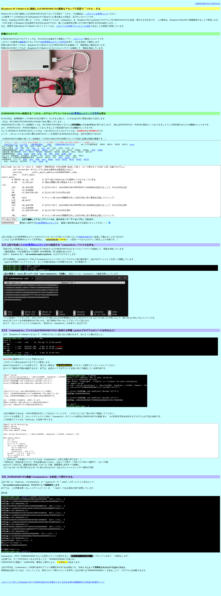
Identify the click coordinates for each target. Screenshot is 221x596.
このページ (78, 39)
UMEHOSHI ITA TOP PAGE (207, 3)
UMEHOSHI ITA (85, 237)
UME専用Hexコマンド (46, 223)
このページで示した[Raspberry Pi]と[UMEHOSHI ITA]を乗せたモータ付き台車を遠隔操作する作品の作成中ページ (53, 582)
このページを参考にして (96, 14)
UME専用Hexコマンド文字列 (53, 42)
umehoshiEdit (52, 239)
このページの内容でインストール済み (73, 26)
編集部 (22, 42)
